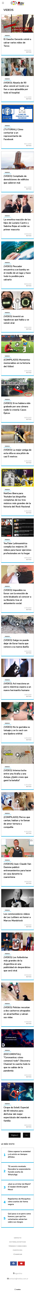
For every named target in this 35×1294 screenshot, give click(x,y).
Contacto (17, 1238)
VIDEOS (7, 35)
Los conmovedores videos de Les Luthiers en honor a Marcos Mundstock (17, 917)
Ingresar (18, 1254)
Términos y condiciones (17, 1246)
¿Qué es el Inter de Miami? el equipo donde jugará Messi (19, 1187)
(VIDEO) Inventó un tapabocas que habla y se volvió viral (16, 319)
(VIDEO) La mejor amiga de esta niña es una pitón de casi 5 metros (17, 453)
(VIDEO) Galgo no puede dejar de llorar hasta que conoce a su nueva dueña (16, 643)
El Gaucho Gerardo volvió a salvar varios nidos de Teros (17, 42)
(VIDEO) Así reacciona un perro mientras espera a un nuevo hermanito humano (17, 687)
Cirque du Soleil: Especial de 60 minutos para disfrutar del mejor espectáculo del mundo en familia (17, 1114)
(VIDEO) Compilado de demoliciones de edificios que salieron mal (16, 179)
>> (26, 1135)
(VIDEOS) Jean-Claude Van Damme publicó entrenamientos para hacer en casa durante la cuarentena (17, 870)
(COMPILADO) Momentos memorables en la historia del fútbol (17, 363)
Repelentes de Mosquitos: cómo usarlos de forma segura (19, 1202)
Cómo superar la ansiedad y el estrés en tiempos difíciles (19, 1154)
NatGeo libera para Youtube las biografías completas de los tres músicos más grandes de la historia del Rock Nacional (17, 500)
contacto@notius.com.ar (18, 1278)
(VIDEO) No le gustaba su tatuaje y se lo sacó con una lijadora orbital (17, 730)
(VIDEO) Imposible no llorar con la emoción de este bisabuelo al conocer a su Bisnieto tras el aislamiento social (17, 597)
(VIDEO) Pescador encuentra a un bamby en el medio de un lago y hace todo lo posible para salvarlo (17, 273)
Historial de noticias (17, 1242)
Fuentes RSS (17, 1250)
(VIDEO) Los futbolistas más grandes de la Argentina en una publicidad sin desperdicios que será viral (17, 964)
